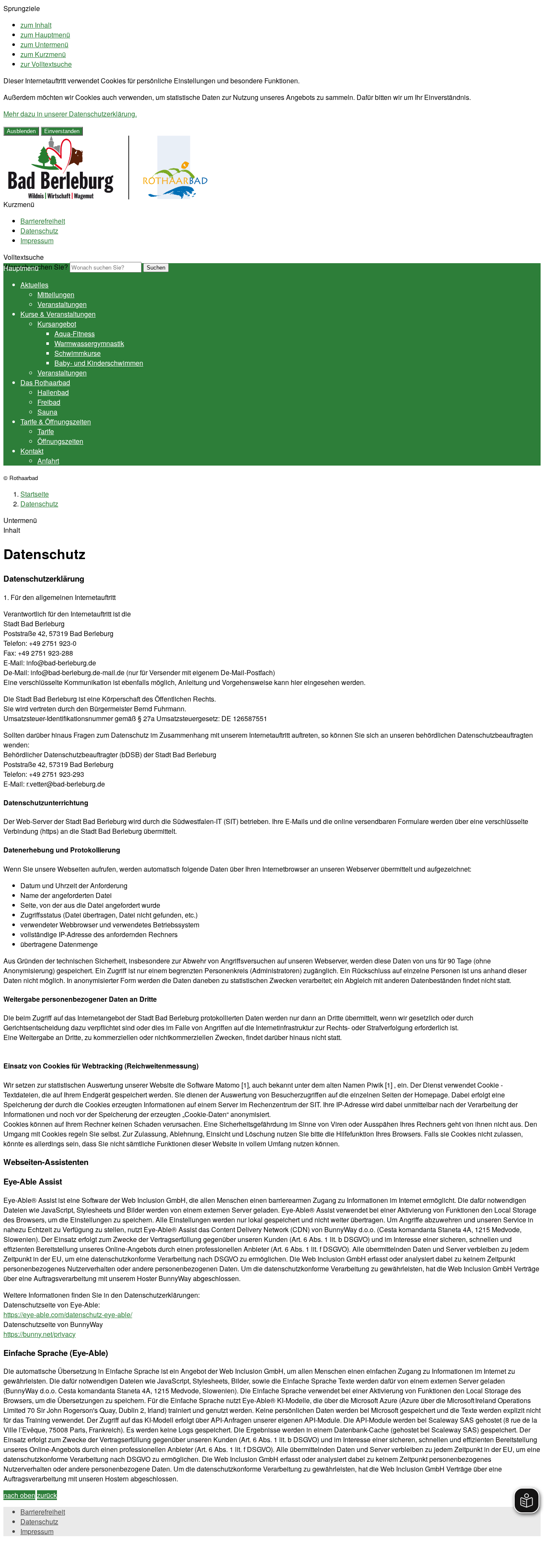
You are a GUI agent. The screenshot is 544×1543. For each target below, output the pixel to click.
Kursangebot (56, 324)
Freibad (48, 402)
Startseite (34, 494)
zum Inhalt (35, 25)
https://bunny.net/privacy (39, 1334)
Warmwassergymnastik (89, 343)
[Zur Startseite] (107, 197)
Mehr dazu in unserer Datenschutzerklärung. (70, 114)
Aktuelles (34, 285)
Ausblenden (21, 131)
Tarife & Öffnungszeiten (55, 421)
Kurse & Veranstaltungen (58, 314)
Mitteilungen (55, 294)
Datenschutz (39, 231)
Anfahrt (48, 461)
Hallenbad (53, 392)
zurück (47, 1495)
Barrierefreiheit (42, 221)
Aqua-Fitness (74, 333)
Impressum (37, 240)
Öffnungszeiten (60, 441)
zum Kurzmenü (43, 54)
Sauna (47, 412)
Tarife (45, 431)
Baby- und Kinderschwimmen (98, 363)
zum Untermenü (44, 44)
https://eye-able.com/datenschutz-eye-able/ (67, 1314)
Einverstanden (61, 131)
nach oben (19, 1495)
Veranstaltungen (62, 304)
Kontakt (31, 451)
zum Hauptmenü (45, 35)
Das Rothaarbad (45, 382)
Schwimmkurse (77, 353)
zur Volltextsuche (46, 64)
